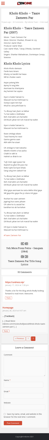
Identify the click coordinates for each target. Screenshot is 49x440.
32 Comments (18, 22)
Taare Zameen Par (13, 235)
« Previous (19, 338)
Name (7, 380)
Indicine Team (33, 22)
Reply (9, 298)
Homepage (7, 307)
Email (7, 391)
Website (7, 402)
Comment (8, 354)
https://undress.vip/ (14, 282)
